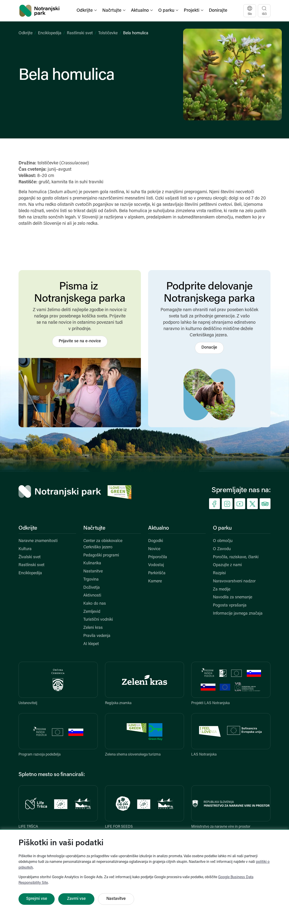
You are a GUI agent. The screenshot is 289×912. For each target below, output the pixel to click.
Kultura (25, 549)
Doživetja (91, 588)
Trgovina (91, 580)
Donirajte (218, 10)
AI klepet (91, 644)
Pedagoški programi (101, 556)
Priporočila (157, 557)
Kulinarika (92, 563)
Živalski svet (30, 557)
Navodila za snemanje (232, 597)
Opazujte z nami (227, 565)
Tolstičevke (108, 33)
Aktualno (158, 528)
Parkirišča (156, 573)
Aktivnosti (92, 596)
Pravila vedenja (96, 636)
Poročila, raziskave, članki (236, 557)
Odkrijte (26, 33)
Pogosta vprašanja (230, 606)
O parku (222, 528)
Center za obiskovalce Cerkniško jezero (102, 544)
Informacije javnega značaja (238, 614)
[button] (87, 11)
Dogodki (155, 541)
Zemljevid (91, 612)
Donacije (209, 348)
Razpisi (219, 573)
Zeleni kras (93, 628)
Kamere (155, 581)
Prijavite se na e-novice (80, 341)
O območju (223, 541)
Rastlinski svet (80, 33)
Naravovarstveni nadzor (234, 581)
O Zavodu (222, 549)
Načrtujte (94, 528)
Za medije (221, 590)
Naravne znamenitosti (38, 541)
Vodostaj (156, 565)
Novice (154, 549)
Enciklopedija (49, 33)
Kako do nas (94, 604)
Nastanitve (93, 572)
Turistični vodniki (98, 620)
